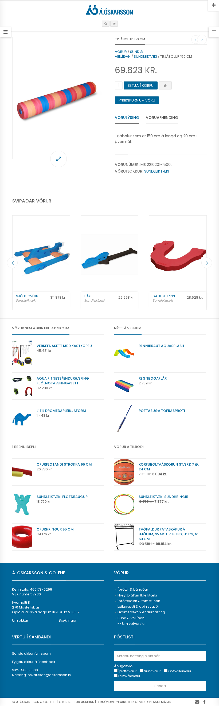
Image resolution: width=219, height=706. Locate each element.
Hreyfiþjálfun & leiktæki (137, 595)
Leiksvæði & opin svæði (138, 606)
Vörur (121, 51)
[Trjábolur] (58, 98)
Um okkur (20, 620)
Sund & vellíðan (129, 54)
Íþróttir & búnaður (133, 589)
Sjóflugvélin (27, 296)
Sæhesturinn (164, 296)
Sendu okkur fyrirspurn (31, 653)
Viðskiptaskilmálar (155, 702)
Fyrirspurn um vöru (137, 100)
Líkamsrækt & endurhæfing (141, 612)
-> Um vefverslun (132, 623)
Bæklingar (68, 620)
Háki (87, 296)
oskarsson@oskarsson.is (49, 674)
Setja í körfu (141, 85)
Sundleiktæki (145, 56)
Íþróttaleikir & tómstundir (139, 600)
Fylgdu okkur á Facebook (33, 661)
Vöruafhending (162, 117)
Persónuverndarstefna (117, 702)
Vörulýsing (127, 117)
